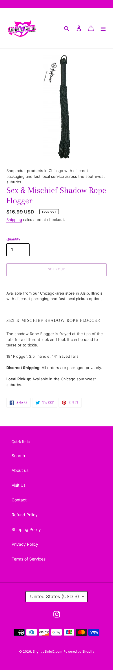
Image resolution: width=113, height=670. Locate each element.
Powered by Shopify (78, 651)
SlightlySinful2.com (47, 651)
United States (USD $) (54, 596)
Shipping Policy (26, 529)
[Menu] (103, 28)
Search (18, 455)
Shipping (14, 219)
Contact (19, 499)
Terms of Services (28, 558)
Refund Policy (25, 514)
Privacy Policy (25, 544)
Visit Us (18, 485)
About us (20, 470)
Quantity (13, 239)
